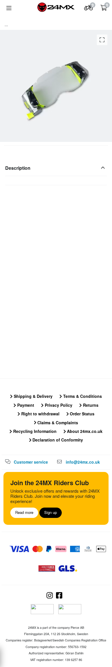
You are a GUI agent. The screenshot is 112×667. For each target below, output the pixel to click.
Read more (24, 512)
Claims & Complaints (57, 422)
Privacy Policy (58, 405)
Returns (90, 405)
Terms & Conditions (82, 396)
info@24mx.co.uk (83, 462)
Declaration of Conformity (57, 440)
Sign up (50, 512)
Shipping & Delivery (33, 396)
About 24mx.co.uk (84, 431)
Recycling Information (34, 431)
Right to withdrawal (39, 414)
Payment (25, 405)
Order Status (81, 414)
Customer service (31, 462)
